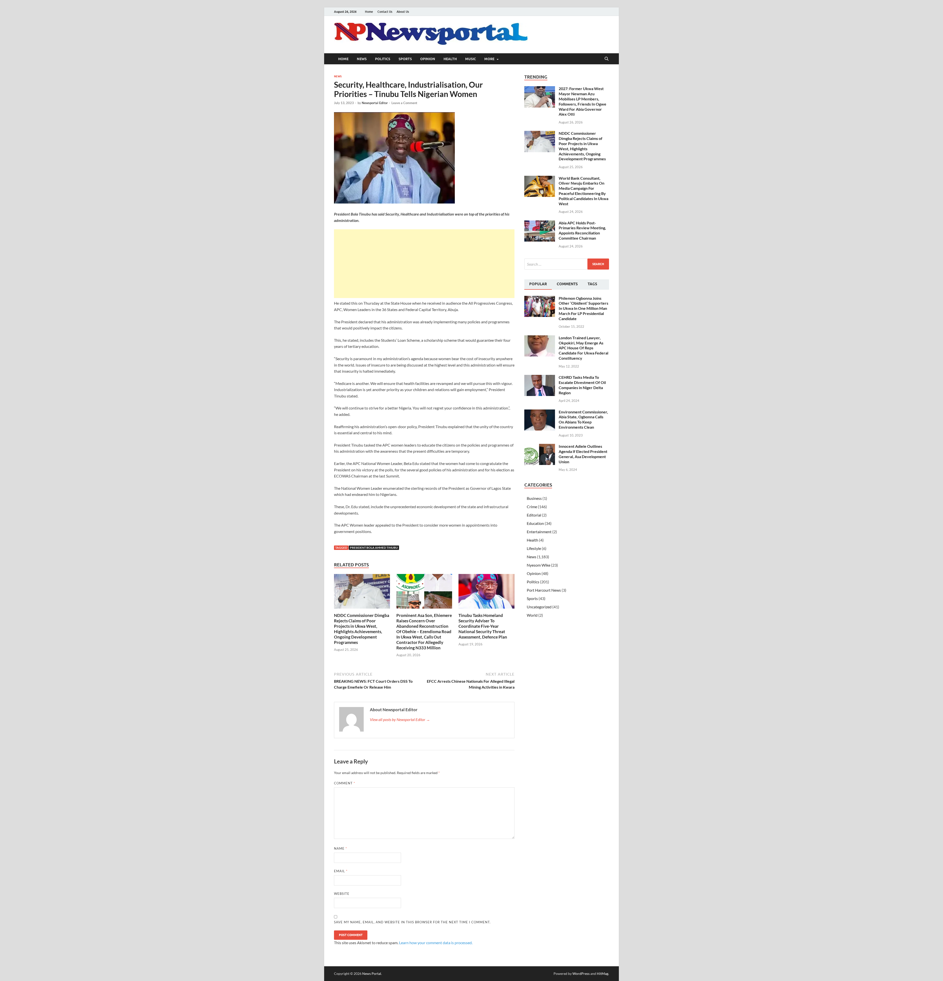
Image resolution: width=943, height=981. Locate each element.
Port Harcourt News (544, 590)
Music (470, 59)
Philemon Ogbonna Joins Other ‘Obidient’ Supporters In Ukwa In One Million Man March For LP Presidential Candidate (583, 308)
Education (535, 523)
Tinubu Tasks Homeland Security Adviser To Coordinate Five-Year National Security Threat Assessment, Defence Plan (482, 626)
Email (340, 871)
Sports (405, 59)
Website (341, 894)
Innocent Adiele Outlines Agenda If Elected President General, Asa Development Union (583, 454)
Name (340, 848)
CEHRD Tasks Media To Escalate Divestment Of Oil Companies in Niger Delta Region (582, 385)
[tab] (538, 284)
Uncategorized (539, 606)
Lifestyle (534, 548)
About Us (403, 12)
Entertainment (539, 531)
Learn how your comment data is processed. (435, 942)
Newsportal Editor (375, 103)
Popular (538, 284)
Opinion (427, 59)
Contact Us (384, 12)
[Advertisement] (424, 263)
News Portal (371, 973)
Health (450, 59)
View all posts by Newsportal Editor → (400, 719)
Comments (567, 284)
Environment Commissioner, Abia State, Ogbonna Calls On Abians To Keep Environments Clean (583, 419)
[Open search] (606, 59)
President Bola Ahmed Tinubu (374, 547)
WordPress (581, 973)
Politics (382, 59)
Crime (532, 506)
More (489, 59)
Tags (592, 284)
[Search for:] (566, 264)
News (362, 59)
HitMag (602, 973)
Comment (344, 783)
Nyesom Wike (538, 565)
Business (534, 498)
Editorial (534, 515)
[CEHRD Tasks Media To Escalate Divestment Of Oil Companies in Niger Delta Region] (539, 377)
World (532, 615)
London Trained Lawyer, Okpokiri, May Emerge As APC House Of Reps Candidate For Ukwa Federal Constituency (583, 347)
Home (369, 12)
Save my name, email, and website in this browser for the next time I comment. (412, 922)
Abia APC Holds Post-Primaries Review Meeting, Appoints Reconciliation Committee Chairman (582, 230)
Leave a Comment (404, 103)
